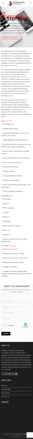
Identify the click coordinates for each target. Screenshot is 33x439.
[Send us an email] (9, 373)
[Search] (30, 3)
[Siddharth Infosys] (16, 3)
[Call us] (12, 373)
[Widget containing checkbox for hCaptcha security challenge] (15, 325)
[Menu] (3, 3)
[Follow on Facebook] (3, 373)
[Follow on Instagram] (6, 373)
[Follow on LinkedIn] (16, 373)
